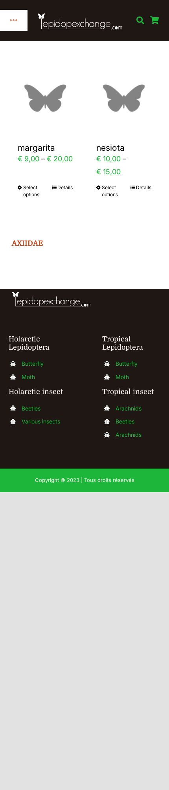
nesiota (110, 148)
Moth (28, 377)
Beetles (31, 408)
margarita (36, 148)
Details (65, 187)
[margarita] (45, 98)
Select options (31, 190)
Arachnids (128, 408)
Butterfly (33, 363)
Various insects (41, 421)
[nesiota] (123, 98)
